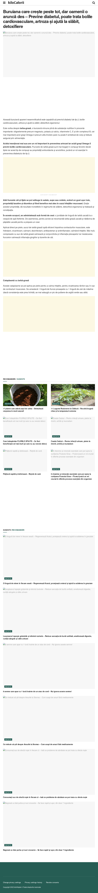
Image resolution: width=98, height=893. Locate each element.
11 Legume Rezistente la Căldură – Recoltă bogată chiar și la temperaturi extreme (72, 409)
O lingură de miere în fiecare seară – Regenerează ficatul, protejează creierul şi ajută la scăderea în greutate (48, 583)
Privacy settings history (33, 882)
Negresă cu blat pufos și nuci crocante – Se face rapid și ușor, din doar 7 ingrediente (38, 850)
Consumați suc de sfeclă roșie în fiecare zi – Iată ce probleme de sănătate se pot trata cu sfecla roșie (45, 797)
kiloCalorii (16, 2)
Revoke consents (52, 882)
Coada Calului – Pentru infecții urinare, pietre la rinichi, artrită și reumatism (70, 442)
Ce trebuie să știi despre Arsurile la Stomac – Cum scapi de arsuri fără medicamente (38, 744)
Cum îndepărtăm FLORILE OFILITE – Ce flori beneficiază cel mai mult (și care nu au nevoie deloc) (25, 442)
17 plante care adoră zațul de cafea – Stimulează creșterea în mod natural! (23, 409)
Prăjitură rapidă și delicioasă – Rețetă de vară (22, 474)
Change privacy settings (12, 882)
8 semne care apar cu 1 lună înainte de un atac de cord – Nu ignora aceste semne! (37, 691)
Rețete (8, 404)
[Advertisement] (49, 97)
